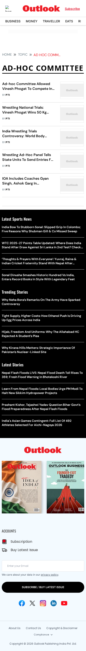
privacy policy (49, 574)
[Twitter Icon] (32, 603)
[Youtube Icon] (64, 603)
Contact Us (33, 628)
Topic (23, 54)
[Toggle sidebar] (11, 8)
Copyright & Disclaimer (61, 628)
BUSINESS (13, 21)
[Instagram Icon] (43, 603)
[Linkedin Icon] (53, 603)
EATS (69, 21)
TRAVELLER (51, 21)
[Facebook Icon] (21, 603)
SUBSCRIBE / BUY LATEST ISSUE (43, 587)
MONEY (31, 21)
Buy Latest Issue (24, 549)
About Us (15, 628)
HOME (7, 54)
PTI (8, 95)
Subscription (21, 541)
